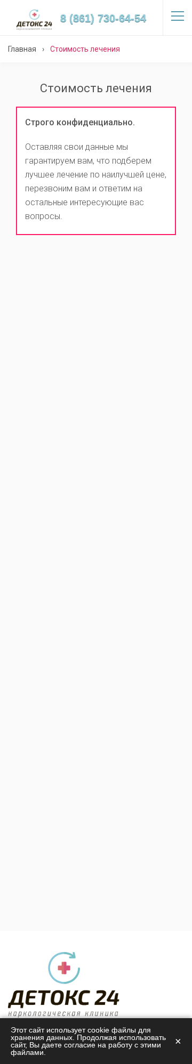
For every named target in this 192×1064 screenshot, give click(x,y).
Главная (22, 49)
